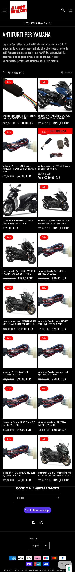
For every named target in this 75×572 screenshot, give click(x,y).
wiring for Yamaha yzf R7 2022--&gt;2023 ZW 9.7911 (52, 423)
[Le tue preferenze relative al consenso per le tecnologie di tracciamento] (69, 568)
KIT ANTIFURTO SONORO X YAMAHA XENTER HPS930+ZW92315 (18, 222)
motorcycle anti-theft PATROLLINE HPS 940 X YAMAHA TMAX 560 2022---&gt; (20, 322)
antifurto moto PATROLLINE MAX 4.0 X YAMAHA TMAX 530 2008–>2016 (54, 222)
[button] (4, 10)
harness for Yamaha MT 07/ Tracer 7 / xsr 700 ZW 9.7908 (19, 423)
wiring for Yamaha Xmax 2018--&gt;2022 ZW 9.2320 (51, 272)
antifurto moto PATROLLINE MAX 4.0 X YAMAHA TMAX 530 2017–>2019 (19, 272)
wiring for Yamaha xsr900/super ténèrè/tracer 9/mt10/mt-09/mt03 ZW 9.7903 (19, 169)
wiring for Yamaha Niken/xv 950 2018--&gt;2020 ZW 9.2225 (20, 474)
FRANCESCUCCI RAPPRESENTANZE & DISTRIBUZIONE (33, 570)
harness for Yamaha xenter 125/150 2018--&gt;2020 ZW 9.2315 (53, 322)
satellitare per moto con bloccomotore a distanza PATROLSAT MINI (19, 117)
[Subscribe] (57, 498)
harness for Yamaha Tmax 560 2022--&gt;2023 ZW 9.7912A (54, 373)
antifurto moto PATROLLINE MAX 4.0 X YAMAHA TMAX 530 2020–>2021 (54, 117)
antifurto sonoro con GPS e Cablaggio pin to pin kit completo (54, 167)
